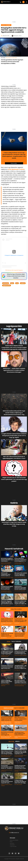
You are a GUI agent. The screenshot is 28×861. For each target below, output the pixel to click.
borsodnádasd (17, 723)
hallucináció (3, 671)
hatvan (24, 769)
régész (12, 577)
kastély (10, 723)
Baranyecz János (17, 35)
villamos (25, 755)
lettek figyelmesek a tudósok (16, 169)
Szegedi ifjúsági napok (7, 755)
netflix (25, 577)
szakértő (23, 283)
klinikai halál (3, 563)
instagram (20, 562)
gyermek (7, 605)
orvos (4, 669)
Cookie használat (13, 846)
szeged (2, 769)
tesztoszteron (8, 669)
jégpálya (21, 769)
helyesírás (5, 637)
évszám (17, 623)
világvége (3, 655)
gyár (21, 721)
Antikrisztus (3, 685)
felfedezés (3, 577)
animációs (21, 637)
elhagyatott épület (4, 737)
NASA (12, 283)
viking (16, 655)
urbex (7, 721)
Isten (2, 669)
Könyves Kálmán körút (19, 756)
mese (17, 637)
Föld (17, 283)
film (23, 637)
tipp (8, 655)
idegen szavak (5, 623)
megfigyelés (9, 591)
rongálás (16, 737)
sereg (10, 784)
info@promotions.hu (14, 832)
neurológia (8, 563)
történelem (6, 723)
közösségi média (18, 563)
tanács (6, 655)
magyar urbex (3, 721)
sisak (18, 655)
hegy (17, 669)
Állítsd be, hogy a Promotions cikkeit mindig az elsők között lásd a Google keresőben (16, 276)
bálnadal (16, 590)
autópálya (3, 785)
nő (23, 684)
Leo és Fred (23, 736)
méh (21, 684)
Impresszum (12, 843)
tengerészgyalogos (4, 656)
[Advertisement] (14, 383)
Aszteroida (5, 283)
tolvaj (16, 769)
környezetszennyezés (8, 769)
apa (19, 669)
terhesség (22, 685)
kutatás (2, 562)
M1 (11, 784)
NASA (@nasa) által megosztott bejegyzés (14, 270)
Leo (25, 736)
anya (25, 684)
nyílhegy (16, 605)
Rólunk (11, 841)
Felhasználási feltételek (14, 840)
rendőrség (16, 771)
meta (24, 562)
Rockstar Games (20, 577)
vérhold (9, 590)
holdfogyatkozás (4, 590)
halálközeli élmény (7, 562)
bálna (19, 590)
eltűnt (18, 784)
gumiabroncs (3, 771)
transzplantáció (17, 684)
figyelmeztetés (6, 285)
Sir (10, 605)
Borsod (2, 736)
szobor (19, 736)
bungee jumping (7, 756)
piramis (4, 605)
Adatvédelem (12, 845)
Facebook (16, 562)
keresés (20, 784)
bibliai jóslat (7, 684)
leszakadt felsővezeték (19, 755)
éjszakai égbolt (4, 591)
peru (2, 605)
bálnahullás (23, 590)
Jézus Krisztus (8, 577)
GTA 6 (16, 577)
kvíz (1, 623)
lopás (18, 769)
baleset (2, 756)
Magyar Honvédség (4, 784)
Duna (15, 784)
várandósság (17, 685)
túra (15, 669)
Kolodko (16, 736)
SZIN (2, 755)
